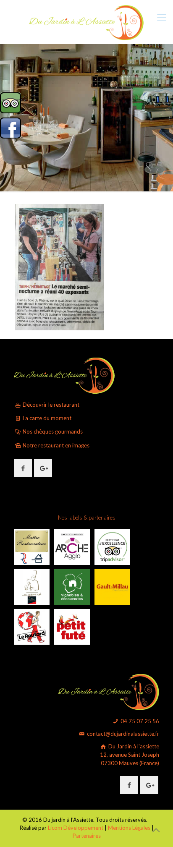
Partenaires (87, 835)
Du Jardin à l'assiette (129, 754)
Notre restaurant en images (55, 445)
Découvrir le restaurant (50, 404)
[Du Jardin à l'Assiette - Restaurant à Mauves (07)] (86, 21)
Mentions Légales (129, 827)
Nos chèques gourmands (52, 431)
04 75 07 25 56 (139, 721)
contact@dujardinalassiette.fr (122, 733)
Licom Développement (75, 827)
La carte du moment (46, 418)
